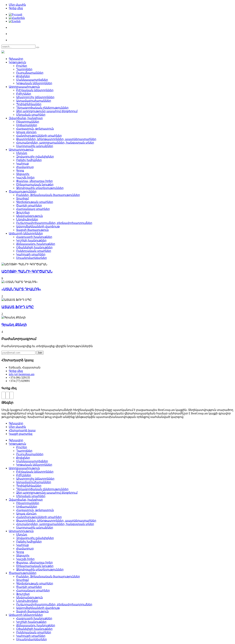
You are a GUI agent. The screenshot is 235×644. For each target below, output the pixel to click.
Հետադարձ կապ (22, 430)
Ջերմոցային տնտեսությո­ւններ (40, 188)
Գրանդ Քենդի (14, 325)
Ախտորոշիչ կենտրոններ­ (35, 97)
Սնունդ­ (21, 153)
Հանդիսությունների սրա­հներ (39, 135)
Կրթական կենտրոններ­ (34, 83)
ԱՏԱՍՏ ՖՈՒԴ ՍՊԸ (17, 307)
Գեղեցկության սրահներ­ (34, 202)
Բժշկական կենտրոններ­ (34, 90)
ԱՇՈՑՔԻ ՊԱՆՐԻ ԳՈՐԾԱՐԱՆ (27, 271)
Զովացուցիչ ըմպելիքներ (35, 156)
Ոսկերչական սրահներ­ (33, 250)
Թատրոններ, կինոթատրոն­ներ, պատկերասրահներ (56, 139)
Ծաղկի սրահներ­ (29, 205)
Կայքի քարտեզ (20, 433)
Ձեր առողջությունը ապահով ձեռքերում (46, 111)
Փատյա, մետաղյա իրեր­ (34, 181)
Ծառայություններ (22, 191)
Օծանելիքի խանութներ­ (34, 247)
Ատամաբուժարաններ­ (33, 100)
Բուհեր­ (21, 65)
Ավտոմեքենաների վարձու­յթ (38, 226)
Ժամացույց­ (25, 167)
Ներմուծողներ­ (27, 219)
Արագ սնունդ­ (26, 132)
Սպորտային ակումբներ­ (34, 146)
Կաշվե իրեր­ (25, 177)
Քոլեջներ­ (23, 76)
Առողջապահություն (24, 86)
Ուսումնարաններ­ (29, 72)
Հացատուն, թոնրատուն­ (35, 128)
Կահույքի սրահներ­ (30, 254)
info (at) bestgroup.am (21, 374)
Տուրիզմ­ (22, 198)
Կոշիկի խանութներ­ (31, 240)
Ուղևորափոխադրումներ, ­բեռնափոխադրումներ (54, 222)
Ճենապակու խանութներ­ (35, 243)
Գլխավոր (16, 58)
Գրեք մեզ (16, 8)
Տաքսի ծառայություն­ (32, 229)
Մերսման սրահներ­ (30, 114)
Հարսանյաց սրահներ (33, 208)
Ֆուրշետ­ (23, 212)
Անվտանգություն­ (29, 215)
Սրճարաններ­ (26, 125)
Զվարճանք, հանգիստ (26, 118)
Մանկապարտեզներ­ (32, 79)
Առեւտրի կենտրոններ (26, 233)
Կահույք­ (22, 163)
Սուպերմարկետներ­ (31, 257)
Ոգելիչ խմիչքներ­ (29, 160)
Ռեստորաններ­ (27, 121)
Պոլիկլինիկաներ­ (28, 104)
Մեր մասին (17, 4)
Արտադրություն (21, 149)
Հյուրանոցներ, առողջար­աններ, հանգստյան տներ (55, 142)
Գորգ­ (20, 170)
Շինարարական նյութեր (34, 184)
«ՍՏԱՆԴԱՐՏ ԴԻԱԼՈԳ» (21, 289)
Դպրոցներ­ (24, 69)
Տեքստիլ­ (22, 174)
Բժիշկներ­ (23, 93)
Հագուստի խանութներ (34, 236)
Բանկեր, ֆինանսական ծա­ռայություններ (48, 195)
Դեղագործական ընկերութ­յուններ (42, 107)
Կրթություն (17, 62)
